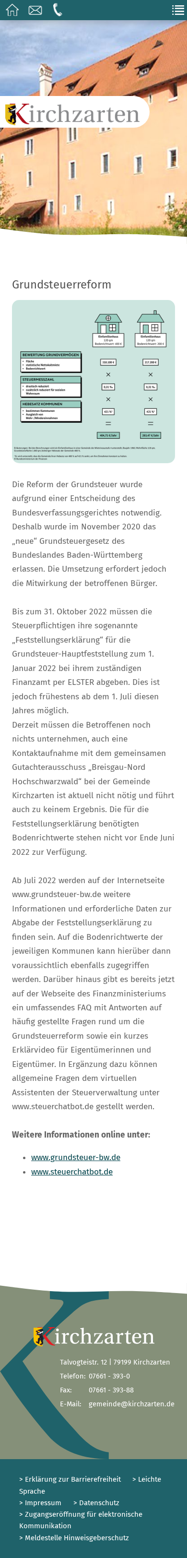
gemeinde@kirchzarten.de (132, 1404)
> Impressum (40, 1502)
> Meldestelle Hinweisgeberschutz (74, 1538)
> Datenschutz (96, 1502)
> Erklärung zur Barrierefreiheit (70, 1479)
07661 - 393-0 (109, 1376)
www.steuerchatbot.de (72, 1172)
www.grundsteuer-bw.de (75, 1157)
